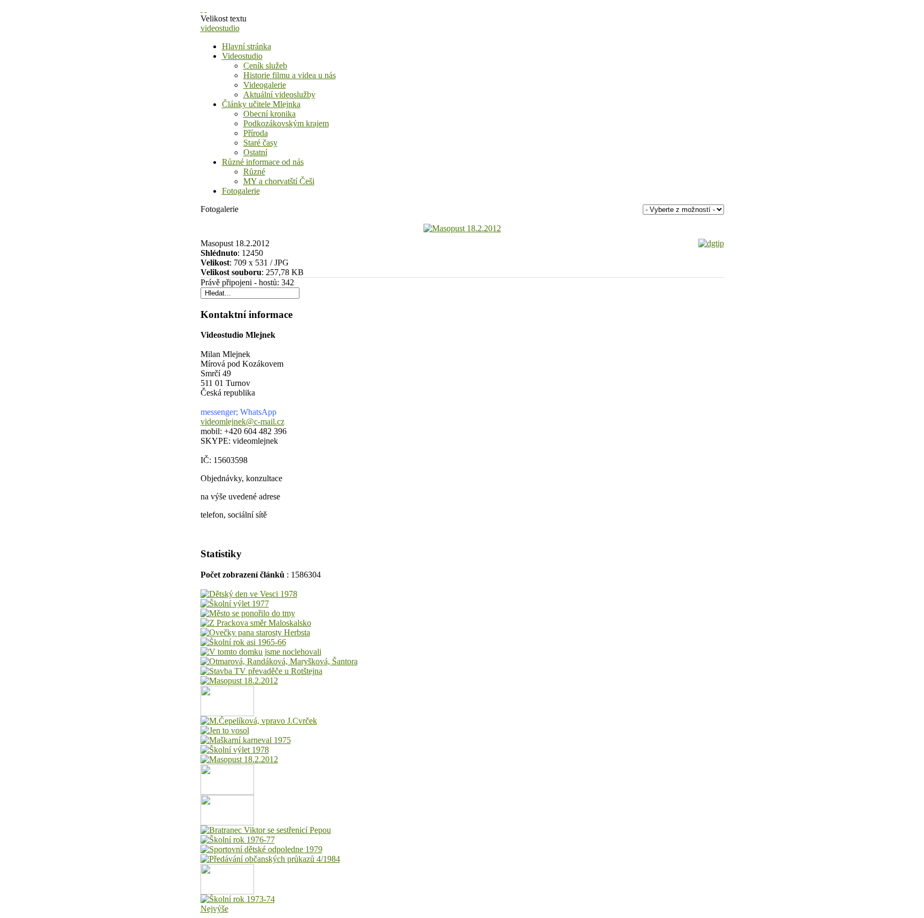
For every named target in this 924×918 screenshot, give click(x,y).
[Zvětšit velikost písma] (202, 8)
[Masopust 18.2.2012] (462, 228)
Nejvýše (214, 908)
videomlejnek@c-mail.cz (242, 421)
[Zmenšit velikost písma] (206, 8)
